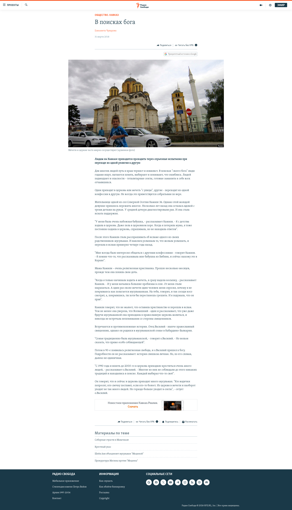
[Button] (164, 45)
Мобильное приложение (65, 481)
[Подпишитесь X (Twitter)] (163, 482)
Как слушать (106, 481)
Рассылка (104, 492)
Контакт (56, 498)
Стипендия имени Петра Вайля (69, 487)
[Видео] (261, 5)
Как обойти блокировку (112, 487)
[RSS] (192, 482)
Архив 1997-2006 (61, 492)
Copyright (104, 498)
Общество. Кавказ (107, 15)
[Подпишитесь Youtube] (170, 482)
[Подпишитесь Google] (149, 482)
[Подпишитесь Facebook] (156, 482)
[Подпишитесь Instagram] (185, 482)
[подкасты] (270, 5)
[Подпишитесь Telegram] (178, 482)
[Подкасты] (199, 482)
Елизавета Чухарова (105, 31)
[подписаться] (206, 482)
